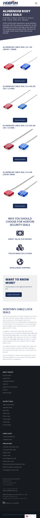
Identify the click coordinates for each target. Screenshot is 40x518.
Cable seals (6, 413)
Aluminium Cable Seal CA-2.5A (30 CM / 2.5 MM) (19, 87)
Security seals (7, 375)
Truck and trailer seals (9, 450)
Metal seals (6, 422)
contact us (17, 359)
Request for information (10, 387)
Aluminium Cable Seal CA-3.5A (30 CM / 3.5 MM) (19, 126)
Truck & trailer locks (9, 437)
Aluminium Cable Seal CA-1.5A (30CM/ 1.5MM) (17, 48)
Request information (13, 294)
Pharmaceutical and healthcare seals (14, 464)
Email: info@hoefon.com (10, 490)
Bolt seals (6, 410)
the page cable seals (17, 339)
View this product (20, 81)
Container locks (7, 439)
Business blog (7, 393)
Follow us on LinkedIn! (12, 503)
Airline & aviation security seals (12, 467)
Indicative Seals (7, 407)
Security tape (7, 419)
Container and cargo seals (11, 447)
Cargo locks (6, 378)
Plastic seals (6, 416)
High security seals (8, 404)
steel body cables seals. (12, 335)
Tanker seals (6, 455)
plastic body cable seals (30, 333)
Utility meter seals (8, 461)
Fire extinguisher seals (9, 458)
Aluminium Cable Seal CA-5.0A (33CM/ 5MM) (17, 173)
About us (5, 384)
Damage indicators (8, 381)
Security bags (7, 425)
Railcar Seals (6, 452)
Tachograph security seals (11, 470)
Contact (5, 390)
